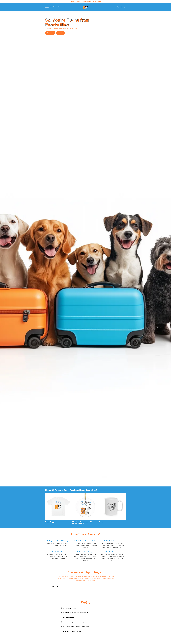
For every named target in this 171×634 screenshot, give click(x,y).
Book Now (50, 33)
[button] (53, 7)
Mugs (101, 522)
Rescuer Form (83, 576)
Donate (61, 33)
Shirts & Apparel (51, 522)
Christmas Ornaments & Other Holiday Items (83, 522)
